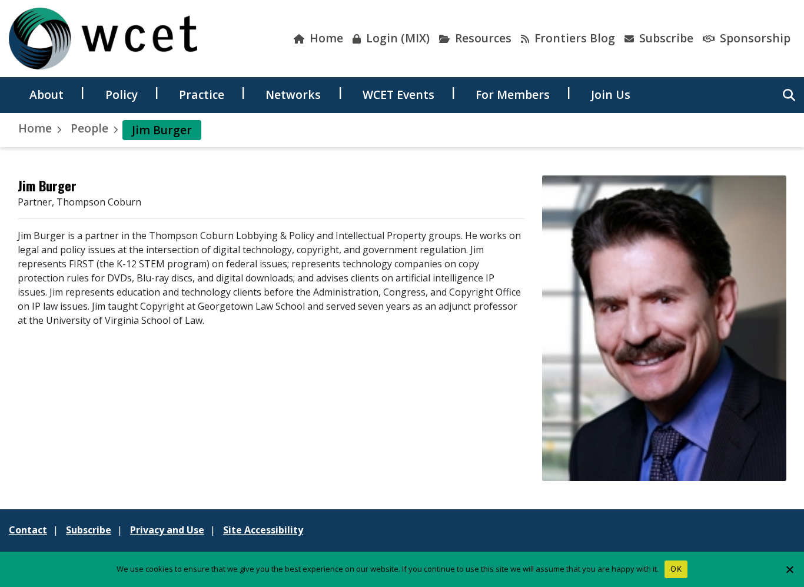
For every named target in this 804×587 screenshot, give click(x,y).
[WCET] (103, 38)
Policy (121, 94)
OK (676, 568)
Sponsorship (753, 38)
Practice (201, 94)
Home (325, 38)
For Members (513, 94)
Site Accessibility (263, 529)
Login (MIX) (396, 38)
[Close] (789, 569)
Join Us (610, 94)
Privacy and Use (167, 529)
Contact (28, 529)
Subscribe (664, 38)
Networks (293, 94)
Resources (481, 38)
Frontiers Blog (573, 38)
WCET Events (398, 94)
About (46, 94)
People (89, 128)
